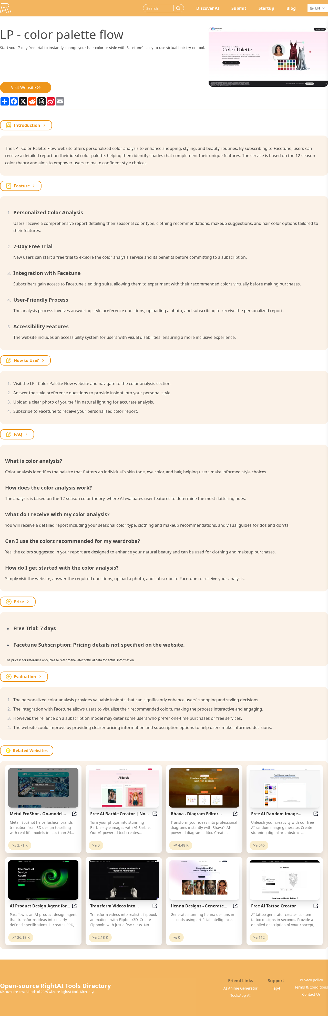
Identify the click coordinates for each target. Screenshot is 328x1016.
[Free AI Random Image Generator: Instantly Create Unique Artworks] (285, 788)
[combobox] (318, 8)
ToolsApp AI (240, 995)
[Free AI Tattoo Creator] (285, 880)
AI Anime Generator (240, 988)
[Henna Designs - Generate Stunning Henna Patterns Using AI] (204, 880)
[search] (178, 8)
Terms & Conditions (311, 987)
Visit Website (23, 87)
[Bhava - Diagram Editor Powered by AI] (204, 788)
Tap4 (276, 988)
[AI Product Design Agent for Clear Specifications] (43, 880)
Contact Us (311, 994)
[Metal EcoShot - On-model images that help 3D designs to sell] (43, 788)
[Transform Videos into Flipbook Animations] (124, 880)
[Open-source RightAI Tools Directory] (5, 8)
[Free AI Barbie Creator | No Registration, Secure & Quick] (124, 788)
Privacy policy (311, 979)
